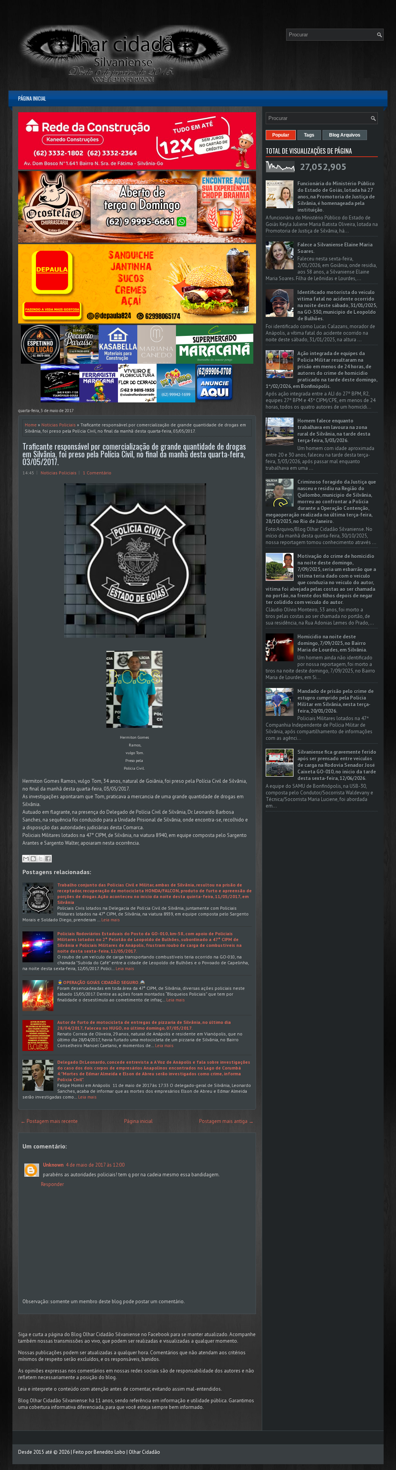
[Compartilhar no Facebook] (48, 858)
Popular (280, 135)
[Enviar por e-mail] (26, 858)
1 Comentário (97, 473)
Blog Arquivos (344, 135)
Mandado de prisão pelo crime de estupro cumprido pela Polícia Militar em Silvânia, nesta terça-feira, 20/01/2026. (335, 701)
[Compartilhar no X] (40, 858)
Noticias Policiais (58, 425)
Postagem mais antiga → (226, 1121)
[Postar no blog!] (33, 858)
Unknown (53, 1165)
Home (31, 425)
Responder (52, 1184)
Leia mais (110, 919)
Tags (309, 135)
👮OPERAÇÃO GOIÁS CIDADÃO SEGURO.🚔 (101, 982)
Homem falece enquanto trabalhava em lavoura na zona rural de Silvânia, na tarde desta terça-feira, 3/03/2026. (333, 431)
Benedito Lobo (109, 1452)
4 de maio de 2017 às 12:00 (95, 1165)
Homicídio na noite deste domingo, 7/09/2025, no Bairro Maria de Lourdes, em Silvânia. (332, 643)
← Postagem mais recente (49, 1121)
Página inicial (32, 98)
